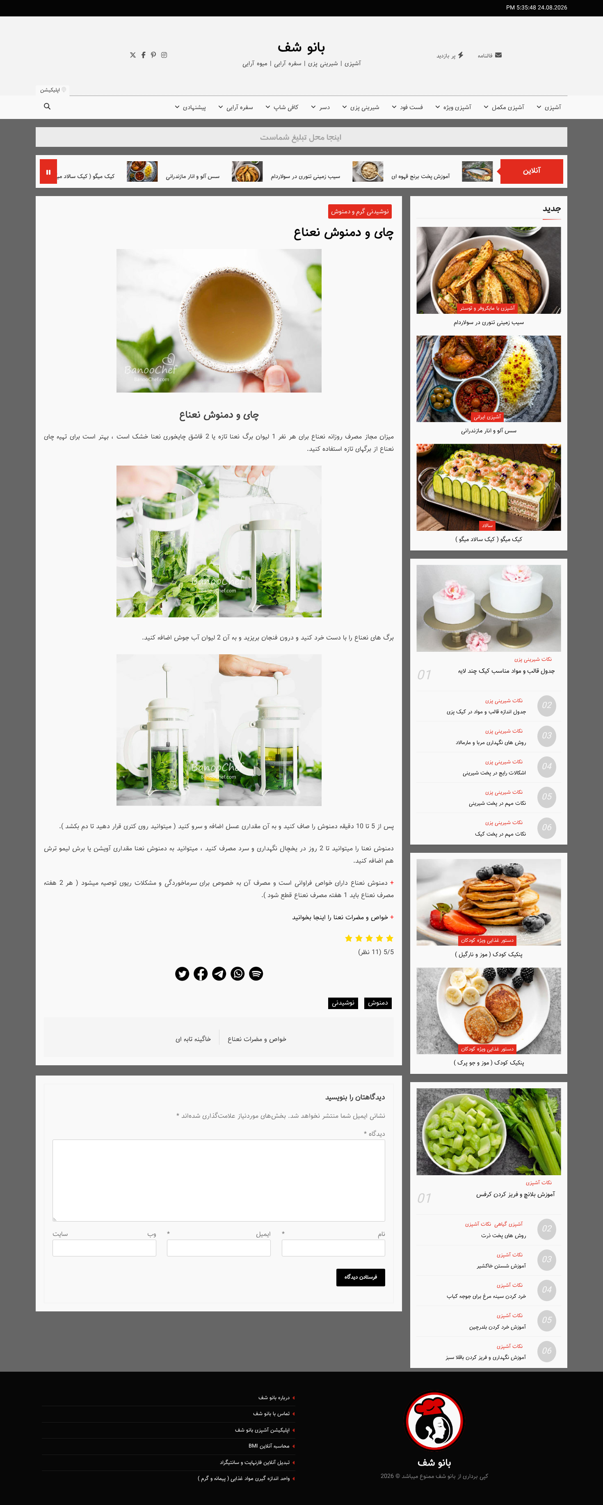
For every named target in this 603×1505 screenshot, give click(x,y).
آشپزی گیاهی (508, 1225)
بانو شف (301, 48)
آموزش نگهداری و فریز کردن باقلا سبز (485, 1357)
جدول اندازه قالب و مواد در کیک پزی (486, 712)
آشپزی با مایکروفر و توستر (487, 308)
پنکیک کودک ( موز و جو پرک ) (489, 1063)
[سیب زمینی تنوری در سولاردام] (302, 171)
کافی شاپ (286, 107)
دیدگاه (374, 1134)
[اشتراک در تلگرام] (219, 980)
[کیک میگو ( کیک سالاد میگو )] (79, 171)
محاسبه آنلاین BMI (269, 1446)
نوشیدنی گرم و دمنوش (360, 212)
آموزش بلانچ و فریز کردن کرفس (515, 1194)
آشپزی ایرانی (487, 417)
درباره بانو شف (274, 1398)
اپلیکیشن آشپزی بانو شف (262, 1430)
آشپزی (553, 107)
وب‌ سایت (104, 1234)
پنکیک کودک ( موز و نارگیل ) (489, 954)
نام (334, 1234)
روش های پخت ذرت (503, 1235)
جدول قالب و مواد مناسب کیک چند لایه (506, 671)
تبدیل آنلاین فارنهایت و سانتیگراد (255, 1463)
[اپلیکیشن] (256, 980)
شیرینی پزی (364, 107)
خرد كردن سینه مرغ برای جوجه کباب (486, 1296)
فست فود (411, 107)
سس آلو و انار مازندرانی (247, 176)
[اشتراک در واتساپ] (237, 980)
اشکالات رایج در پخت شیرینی (494, 773)
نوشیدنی (343, 1003)
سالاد (487, 526)
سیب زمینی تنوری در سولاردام (360, 176)
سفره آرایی (239, 107)
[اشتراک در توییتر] (182, 980)
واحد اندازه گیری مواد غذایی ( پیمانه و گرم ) (244, 1479)
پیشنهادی (194, 107)
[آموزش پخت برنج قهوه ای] (422, 171)
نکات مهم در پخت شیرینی (497, 803)
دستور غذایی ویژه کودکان (487, 940)
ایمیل (219, 1234)
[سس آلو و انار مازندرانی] (197, 171)
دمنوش (378, 1003)
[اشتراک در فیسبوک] (200, 980)
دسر (324, 107)
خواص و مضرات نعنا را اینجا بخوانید (340, 918)
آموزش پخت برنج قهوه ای (475, 176)
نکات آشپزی (539, 1183)
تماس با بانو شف (271, 1414)
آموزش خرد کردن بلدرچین (497, 1327)
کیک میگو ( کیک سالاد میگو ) (136, 176)
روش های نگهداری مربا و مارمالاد (491, 742)
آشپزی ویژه (457, 107)
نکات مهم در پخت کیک (500, 834)
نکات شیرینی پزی (533, 660)
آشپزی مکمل (508, 107)
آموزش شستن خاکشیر (501, 1266)
